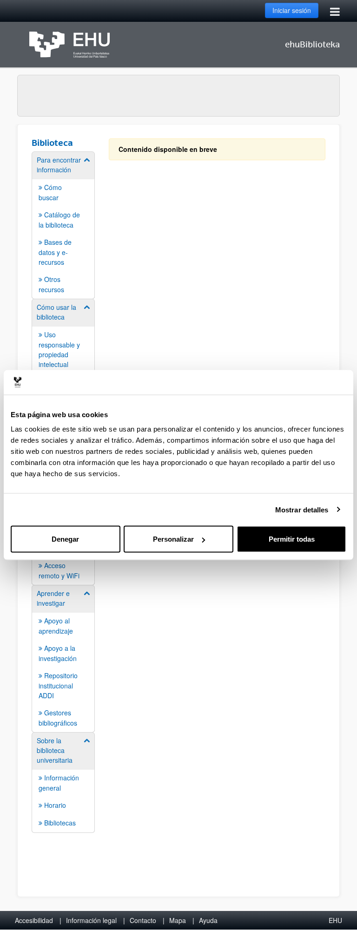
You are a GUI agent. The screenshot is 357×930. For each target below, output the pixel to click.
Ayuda (208, 920)
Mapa (177, 920)
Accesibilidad (34, 920)
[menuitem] (63, 224)
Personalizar (173, 539)
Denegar (65, 539)
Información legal (91, 920)
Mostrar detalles (302, 509)
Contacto (143, 920)
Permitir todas (292, 539)
